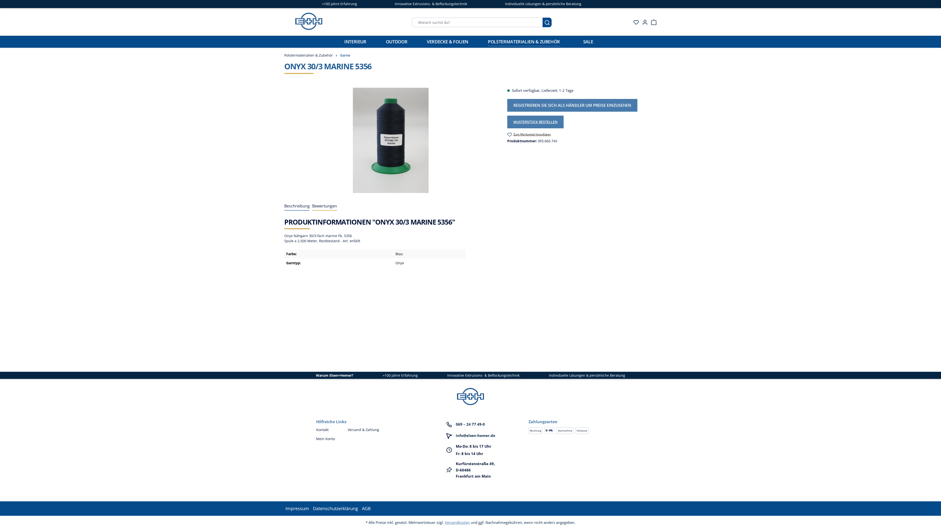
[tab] (297, 206)
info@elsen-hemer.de (475, 435)
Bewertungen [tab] (324, 206)
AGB (366, 508)
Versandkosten (457, 522)
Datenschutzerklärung (335, 508)
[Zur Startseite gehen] (308, 21)
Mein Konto (325, 438)
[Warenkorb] (652, 22)
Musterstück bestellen (535, 122)
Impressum (297, 508)
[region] (390, 140)
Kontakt (322, 429)
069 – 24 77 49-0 (470, 424)
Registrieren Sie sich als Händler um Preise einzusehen (572, 105)
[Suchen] (547, 22)
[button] (577, 417)
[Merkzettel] (634, 22)
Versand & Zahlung (363, 429)
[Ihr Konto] (643, 22)
